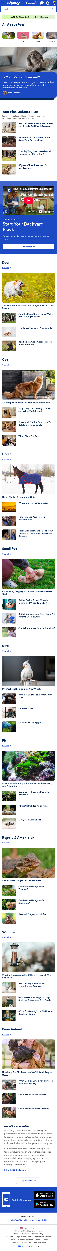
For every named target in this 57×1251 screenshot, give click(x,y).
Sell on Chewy (40, 1242)
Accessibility (37, 1234)
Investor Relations (25, 1239)
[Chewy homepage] (13, 3)
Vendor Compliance (42, 1237)
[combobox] (28, 9)
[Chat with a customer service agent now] (41, 3)
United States (30, 1228)
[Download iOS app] (44, 1195)
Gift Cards (26, 1242)
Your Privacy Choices (30, 1246)
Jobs (38, 1239)
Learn (45, 1239)
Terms (16, 1234)
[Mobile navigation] (3, 3)
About (12, 1239)
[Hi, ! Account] (49, 3)
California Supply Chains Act (18, 1237)
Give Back (15, 1242)
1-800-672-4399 (18, 1220)
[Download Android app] (44, 1204)
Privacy (25, 1234)
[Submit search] (53, 9)
